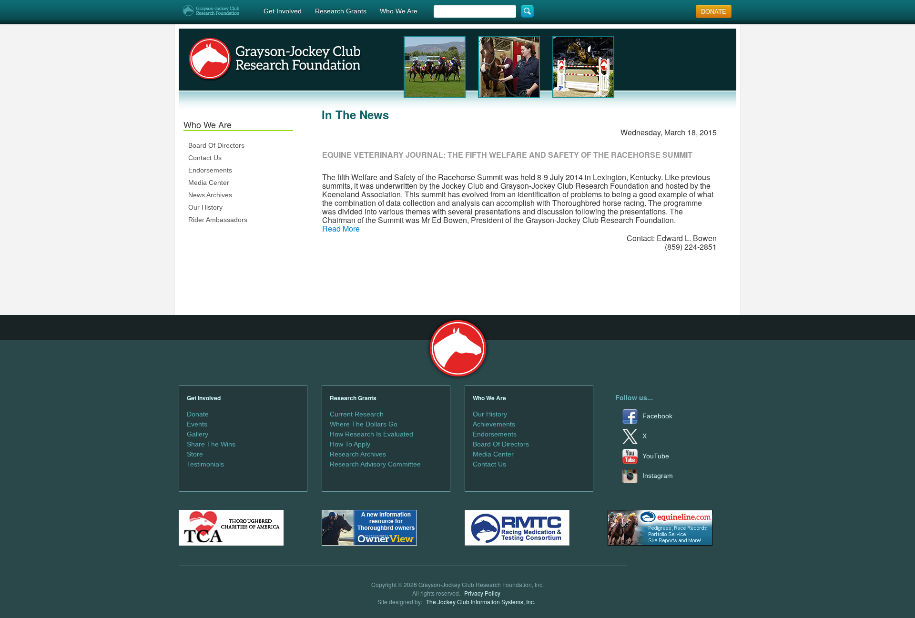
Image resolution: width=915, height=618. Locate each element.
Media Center (208, 182)
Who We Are (398, 11)
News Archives (210, 195)
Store (195, 454)
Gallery (197, 434)
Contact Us (205, 158)
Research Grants (340, 11)
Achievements (494, 424)
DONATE (713, 11)
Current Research (357, 414)
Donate (198, 414)
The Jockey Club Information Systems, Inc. (480, 602)
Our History (205, 207)
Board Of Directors (216, 145)
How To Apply (350, 444)
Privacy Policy (482, 593)
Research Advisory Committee (375, 464)
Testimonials (205, 464)
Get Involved (283, 11)
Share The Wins (211, 444)
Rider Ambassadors (217, 219)
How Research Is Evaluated (371, 434)
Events (197, 424)
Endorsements (210, 170)
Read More (341, 228)
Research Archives (358, 454)
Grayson (457, 348)
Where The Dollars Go (363, 424)
